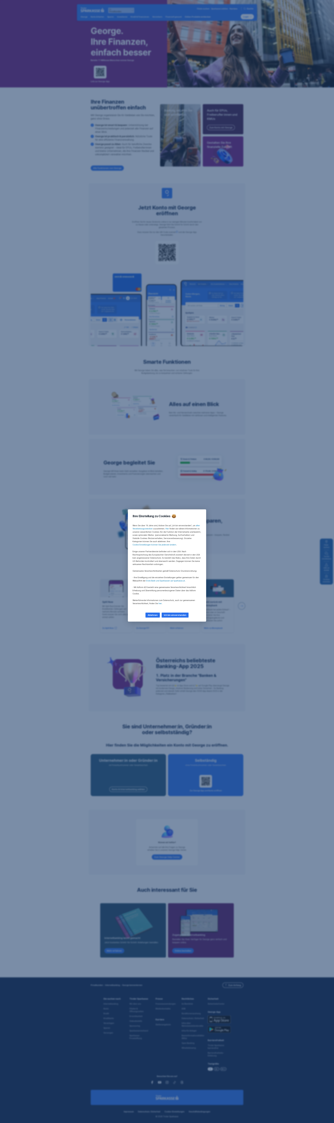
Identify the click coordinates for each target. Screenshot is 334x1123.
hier (160, 603)
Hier (167, 529)
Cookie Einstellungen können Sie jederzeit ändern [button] (154, 545)
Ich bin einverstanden (175, 615)
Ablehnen (153, 615)
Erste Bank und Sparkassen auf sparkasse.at (165, 581)
